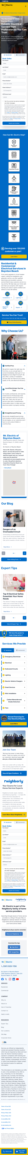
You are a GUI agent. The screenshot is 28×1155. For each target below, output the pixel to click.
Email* (4, 74)
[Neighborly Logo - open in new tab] (5, 1)
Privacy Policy (15, 112)
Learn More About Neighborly (12, 814)
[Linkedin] (13, 979)
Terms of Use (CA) (6, 1109)
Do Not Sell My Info (6, 1125)
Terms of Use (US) (6, 1106)
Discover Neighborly (13, 934)
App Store (15, 947)
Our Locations (5, 1031)
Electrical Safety (5, 307)
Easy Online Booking (15, 322)
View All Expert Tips (13, 624)
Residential (9, 55)
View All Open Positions (10, 773)
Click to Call (8, 1151)
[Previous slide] (3, 553)
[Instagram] (10, 979)
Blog (2, 1027)
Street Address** (6, 87)
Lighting (18, 297)
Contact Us (4, 1010)
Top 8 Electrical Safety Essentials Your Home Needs (13, 596)
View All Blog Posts (13, 559)
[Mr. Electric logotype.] (7, 899)
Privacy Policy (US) (6, 1112)
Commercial (21, 55)
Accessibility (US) (5, 1119)
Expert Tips (4, 1023)
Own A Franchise (6, 1007)
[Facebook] (2, 979)
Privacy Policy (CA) (6, 1115)
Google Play (15, 952)
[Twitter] (6, 979)
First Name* (5, 60)
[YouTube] (17, 979)
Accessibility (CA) (5, 1122)
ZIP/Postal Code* (6, 94)
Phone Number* (6, 80)
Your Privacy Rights (9, 1128)
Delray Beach (7, 467)
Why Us (3, 1000)
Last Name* (5, 67)
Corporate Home (6, 1038)
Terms (8, 112)
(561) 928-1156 (10, 966)
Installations (6, 297)
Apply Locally (5, 1014)
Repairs (18, 307)
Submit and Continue (14, 123)
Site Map (3, 1034)
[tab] (13, 553)
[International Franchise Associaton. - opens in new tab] (4, 1042)
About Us (4, 1003)
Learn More (14, 256)
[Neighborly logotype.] (21, 900)
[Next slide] (24, 553)
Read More (7, 547)
